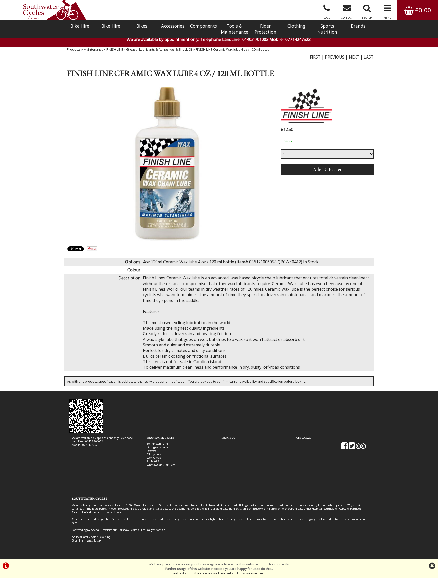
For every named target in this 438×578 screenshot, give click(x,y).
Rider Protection (265, 29)
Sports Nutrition (327, 29)
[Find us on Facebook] (344, 447)
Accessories (172, 26)
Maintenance (93, 49)
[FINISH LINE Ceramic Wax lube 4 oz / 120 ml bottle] (167, 164)
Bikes (141, 26)
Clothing (296, 26)
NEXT (354, 57)
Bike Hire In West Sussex (86, 540)
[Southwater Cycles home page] (55, 10)
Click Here (169, 465)
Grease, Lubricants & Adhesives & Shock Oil (159, 49)
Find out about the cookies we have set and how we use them (219, 573)
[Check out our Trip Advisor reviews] (361, 447)
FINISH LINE (114, 49)
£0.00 (422, 10)
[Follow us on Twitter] (352, 447)
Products (74, 49)
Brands (358, 26)
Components (203, 26)
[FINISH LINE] (306, 123)
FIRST (315, 57)
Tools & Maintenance (234, 29)
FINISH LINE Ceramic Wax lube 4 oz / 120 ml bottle (232, 49)
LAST (369, 57)
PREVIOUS (334, 57)
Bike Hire (79, 26)
